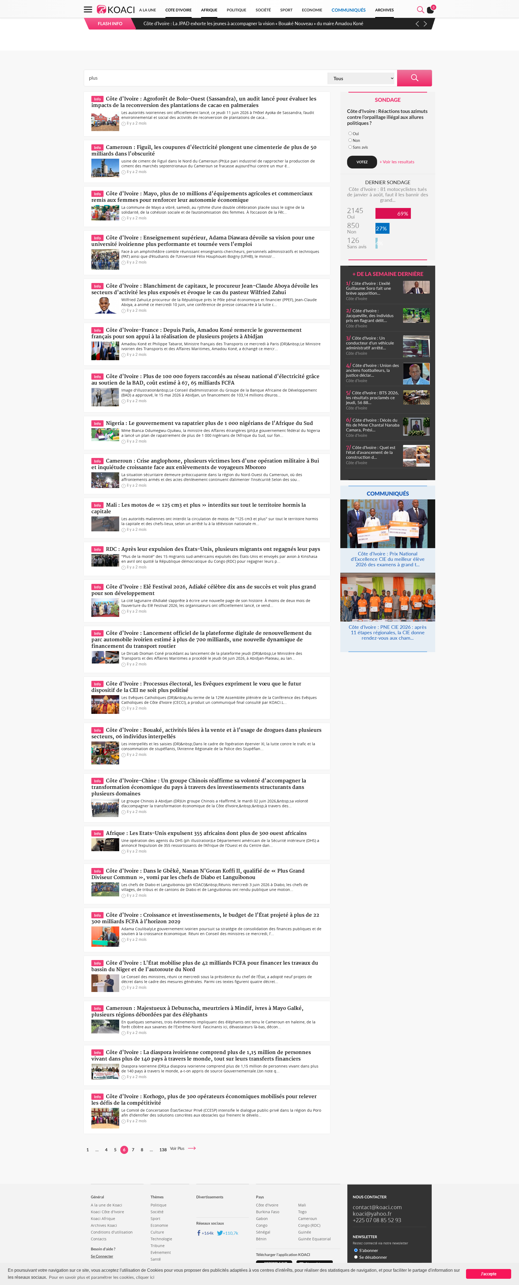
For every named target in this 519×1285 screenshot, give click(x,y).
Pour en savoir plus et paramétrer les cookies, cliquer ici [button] (101, 1277)
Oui (356, 133)
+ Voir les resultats (397, 161)
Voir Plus (179, 1148)
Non (356, 140)
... (97, 1149)
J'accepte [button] (488, 1273)
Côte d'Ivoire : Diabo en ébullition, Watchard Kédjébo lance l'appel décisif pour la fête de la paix (238, 23)
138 (163, 1149)
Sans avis (360, 147)
